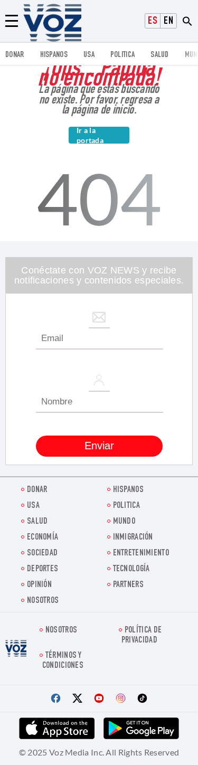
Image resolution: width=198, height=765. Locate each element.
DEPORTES (42, 569)
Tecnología (131, 569)
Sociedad (42, 553)
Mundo (124, 521)
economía (42, 537)
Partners (128, 585)
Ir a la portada (90, 135)
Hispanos (54, 55)
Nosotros (43, 601)
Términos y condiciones (62, 660)
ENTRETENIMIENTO (141, 553)
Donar (14, 55)
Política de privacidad (141, 635)
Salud (159, 55)
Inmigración (133, 537)
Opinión (39, 585)
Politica (122, 55)
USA (89, 55)
